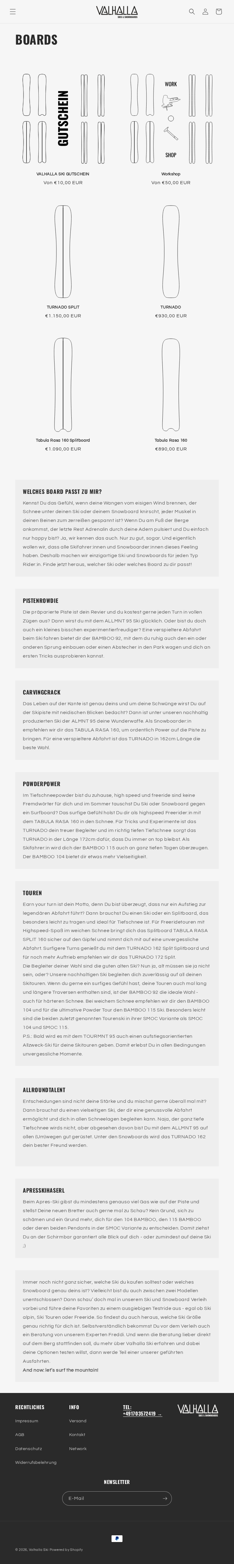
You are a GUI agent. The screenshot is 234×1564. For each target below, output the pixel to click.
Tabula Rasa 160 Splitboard (63, 440)
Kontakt (77, 1435)
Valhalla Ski (38, 1549)
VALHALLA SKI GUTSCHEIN (63, 174)
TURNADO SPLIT (63, 307)
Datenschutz (28, 1449)
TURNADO (171, 307)
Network (78, 1449)
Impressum (26, 1421)
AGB (19, 1435)
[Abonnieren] (165, 1498)
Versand (77, 1421)
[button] (13, 11)
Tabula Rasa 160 (171, 440)
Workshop (171, 174)
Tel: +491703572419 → (142, 1410)
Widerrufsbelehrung (36, 1462)
